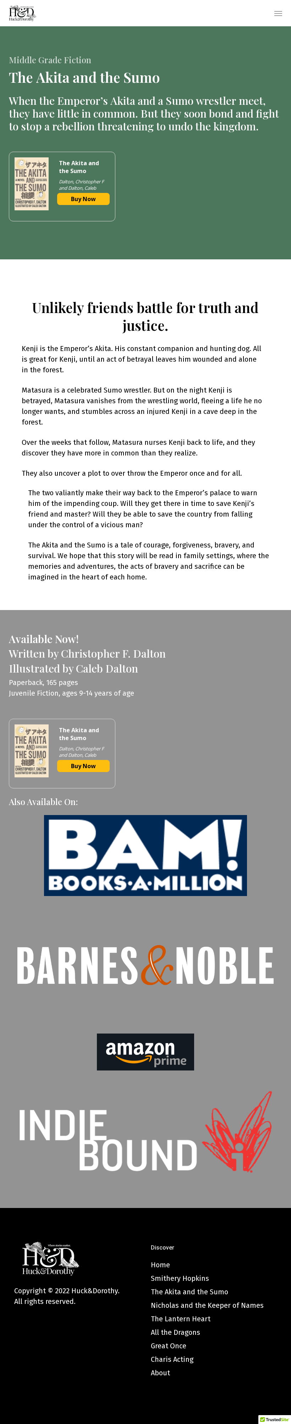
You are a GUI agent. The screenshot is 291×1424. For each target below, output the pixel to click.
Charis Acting (172, 1359)
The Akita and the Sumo (189, 1292)
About (160, 1373)
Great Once (168, 1346)
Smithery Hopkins (180, 1278)
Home (160, 1265)
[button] (278, 13)
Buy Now (83, 199)
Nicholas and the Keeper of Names (207, 1305)
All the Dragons (175, 1332)
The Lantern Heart (180, 1319)
